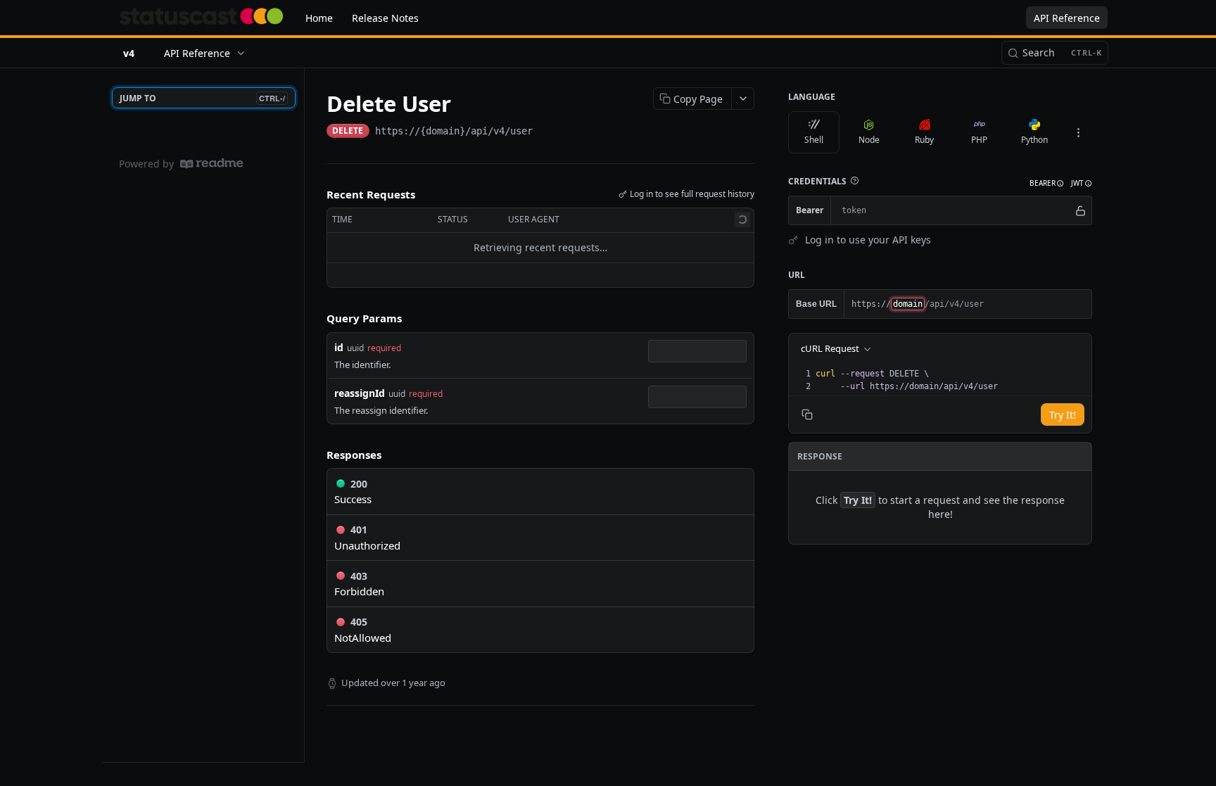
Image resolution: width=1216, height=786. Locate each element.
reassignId (359, 393)
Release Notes (385, 18)
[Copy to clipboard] (546, 132)
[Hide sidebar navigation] (301, 415)
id (338, 347)
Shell (813, 140)
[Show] (1080, 210)
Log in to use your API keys (868, 239)
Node (869, 140)
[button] (854, 181)
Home (319, 18)
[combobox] (697, 351)
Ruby (924, 140)
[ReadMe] (211, 163)
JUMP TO (202, 98)
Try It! (1062, 414)
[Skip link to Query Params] (316, 318)
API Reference (1067, 18)
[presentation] (952, 380)
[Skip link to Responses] (316, 454)
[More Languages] (1078, 132)
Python (1034, 140)
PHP (979, 140)
